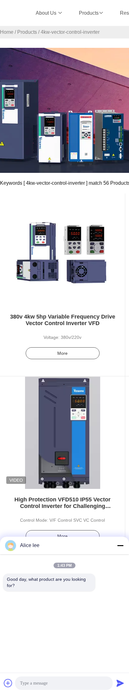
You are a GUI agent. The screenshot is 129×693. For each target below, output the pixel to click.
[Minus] (120, 545)
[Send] (120, 683)
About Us (47, 13)
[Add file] (8, 683)
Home (6, 32)
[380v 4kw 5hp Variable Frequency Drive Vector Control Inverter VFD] (62, 249)
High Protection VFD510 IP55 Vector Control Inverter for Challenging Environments (62, 506)
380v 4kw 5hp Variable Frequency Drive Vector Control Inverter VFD (62, 320)
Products (89, 13)
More (62, 353)
